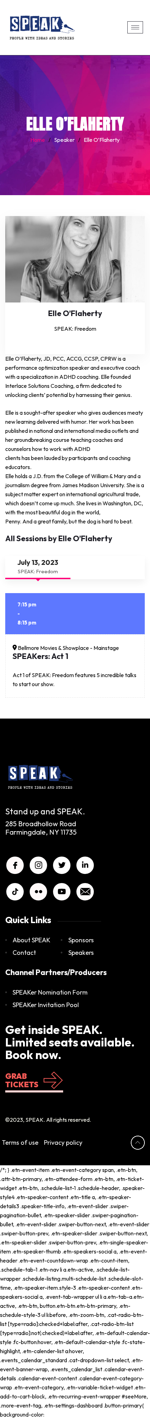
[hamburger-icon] (135, 27)
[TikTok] (15, 892)
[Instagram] (38, 865)
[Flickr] (38, 892)
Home (37, 139)
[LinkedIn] (85, 865)
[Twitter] (62, 865)
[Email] (85, 892)
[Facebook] (15, 865)
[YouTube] (62, 892)
